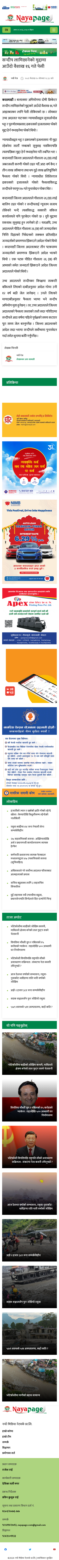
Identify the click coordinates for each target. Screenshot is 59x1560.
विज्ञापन (6, 1447)
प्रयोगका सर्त (8, 1453)
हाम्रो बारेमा (7, 1431)
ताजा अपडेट (13, 917)
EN (6, 30)
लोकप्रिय (12, 802)
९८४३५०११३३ (9, 1536)
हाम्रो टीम (6, 1436)
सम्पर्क (5, 1442)
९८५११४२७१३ (9, 1525)
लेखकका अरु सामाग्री (25, 359)
